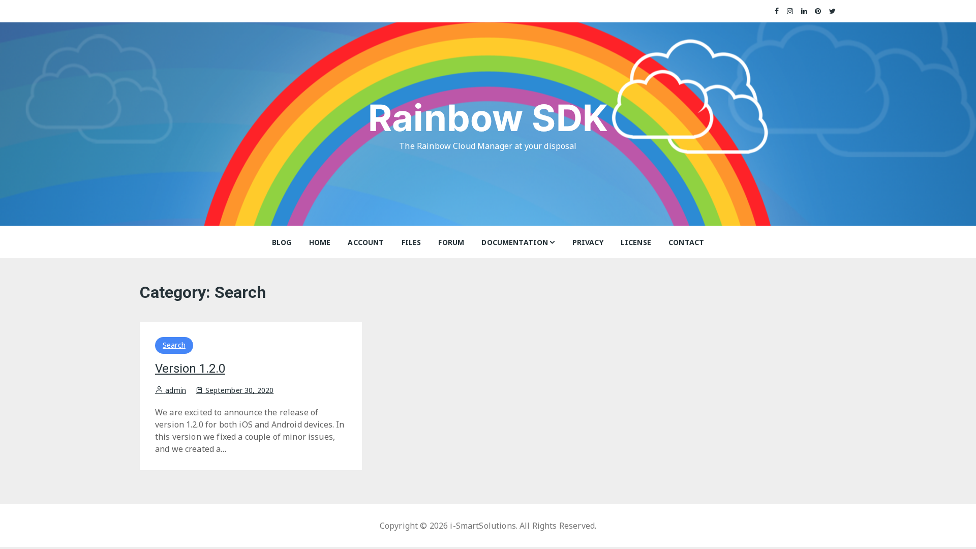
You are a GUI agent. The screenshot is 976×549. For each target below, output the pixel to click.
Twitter (832, 11)
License (636, 242)
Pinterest (818, 11)
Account (366, 242)
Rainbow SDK (488, 118)
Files (411, 242)
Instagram (790, 11)
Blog (282, 242)
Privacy (587, 242)
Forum (451, 242)
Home (320, 242)
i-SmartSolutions (482, 525)
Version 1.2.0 (190, 368)
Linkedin (804, 11)
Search (174, 345)
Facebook (777, 11)
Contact (686, 242)
